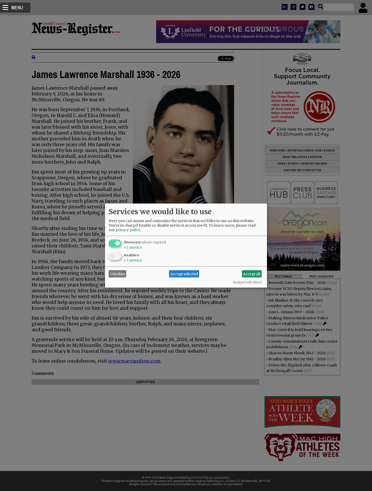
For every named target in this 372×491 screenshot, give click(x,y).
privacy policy (128, 230)
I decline (117, 273)
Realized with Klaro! (247, 282)
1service (133, 247)
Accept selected (184, 273)
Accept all (251, 273)
